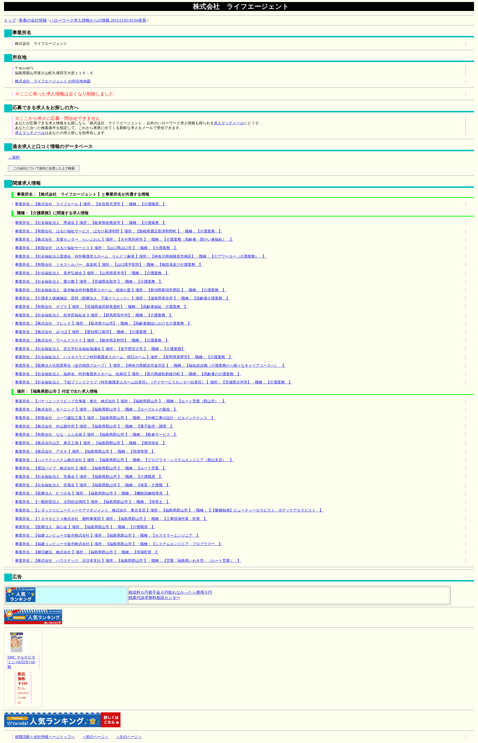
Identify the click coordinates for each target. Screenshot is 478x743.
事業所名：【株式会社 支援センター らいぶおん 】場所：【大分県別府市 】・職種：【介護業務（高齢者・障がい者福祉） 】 (124, 239)
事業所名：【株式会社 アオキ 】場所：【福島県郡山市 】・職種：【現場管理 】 (85, 451)
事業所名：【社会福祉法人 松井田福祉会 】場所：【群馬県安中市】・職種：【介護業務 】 (94, 315)
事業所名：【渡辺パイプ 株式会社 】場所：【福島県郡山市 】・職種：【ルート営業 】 (90, 468)
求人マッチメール (229, 123)
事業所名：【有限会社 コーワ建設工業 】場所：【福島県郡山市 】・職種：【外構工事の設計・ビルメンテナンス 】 (115, 418)
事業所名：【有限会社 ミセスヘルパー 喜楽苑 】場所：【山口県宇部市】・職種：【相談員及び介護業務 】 (109, 265)
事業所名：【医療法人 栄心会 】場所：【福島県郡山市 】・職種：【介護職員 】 (85, 527)
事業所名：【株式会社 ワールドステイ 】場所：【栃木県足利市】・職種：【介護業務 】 (92, 340)
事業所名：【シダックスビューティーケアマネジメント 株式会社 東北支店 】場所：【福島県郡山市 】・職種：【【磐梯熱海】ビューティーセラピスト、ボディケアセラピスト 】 (169, 510)
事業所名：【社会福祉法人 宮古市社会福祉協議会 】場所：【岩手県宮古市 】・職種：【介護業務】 (100, 349)
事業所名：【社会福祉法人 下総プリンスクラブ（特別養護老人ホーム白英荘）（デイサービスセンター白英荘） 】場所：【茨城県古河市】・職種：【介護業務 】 (153, 382)
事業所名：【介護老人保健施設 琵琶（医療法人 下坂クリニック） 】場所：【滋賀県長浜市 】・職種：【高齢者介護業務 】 (122, 298)
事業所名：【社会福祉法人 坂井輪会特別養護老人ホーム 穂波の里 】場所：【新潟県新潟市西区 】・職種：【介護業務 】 (120, 290)
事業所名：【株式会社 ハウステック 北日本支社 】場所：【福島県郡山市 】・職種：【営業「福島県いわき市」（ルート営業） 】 (128, 561)
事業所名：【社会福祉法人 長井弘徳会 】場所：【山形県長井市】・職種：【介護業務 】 (92, 273)
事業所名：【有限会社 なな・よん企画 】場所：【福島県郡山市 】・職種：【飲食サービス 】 (96, 435)
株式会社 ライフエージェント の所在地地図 (53, 81)
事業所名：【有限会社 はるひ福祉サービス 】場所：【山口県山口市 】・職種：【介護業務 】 (96, 248)
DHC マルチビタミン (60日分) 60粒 (21, 662)
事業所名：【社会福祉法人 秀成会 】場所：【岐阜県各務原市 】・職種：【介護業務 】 (90, 223)
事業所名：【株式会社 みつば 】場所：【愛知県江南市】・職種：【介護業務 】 (84, 332)
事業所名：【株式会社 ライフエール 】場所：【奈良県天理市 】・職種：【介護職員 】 (90, 204)
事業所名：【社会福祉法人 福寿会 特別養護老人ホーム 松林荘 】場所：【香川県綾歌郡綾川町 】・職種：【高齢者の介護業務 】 (128, 374)
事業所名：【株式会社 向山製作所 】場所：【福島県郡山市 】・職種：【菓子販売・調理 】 (94, 426)
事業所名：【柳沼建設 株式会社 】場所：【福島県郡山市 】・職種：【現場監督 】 (87, 552)
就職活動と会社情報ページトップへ (45, 737)
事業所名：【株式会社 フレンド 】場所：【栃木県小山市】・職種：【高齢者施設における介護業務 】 (103, 323)
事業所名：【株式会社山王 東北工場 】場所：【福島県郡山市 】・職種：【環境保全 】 (90, 443)
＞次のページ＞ (129, 737)
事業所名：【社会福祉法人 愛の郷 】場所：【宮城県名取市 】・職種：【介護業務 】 (89, 282)
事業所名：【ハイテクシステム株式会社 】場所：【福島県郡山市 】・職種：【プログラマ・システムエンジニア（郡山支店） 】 (124, 460)
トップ (10, 20)
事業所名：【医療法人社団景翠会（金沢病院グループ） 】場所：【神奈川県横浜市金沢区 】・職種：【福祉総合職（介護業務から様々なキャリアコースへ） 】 (150, 366)
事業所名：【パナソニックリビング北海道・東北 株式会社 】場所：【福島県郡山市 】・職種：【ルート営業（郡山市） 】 (120, 401)
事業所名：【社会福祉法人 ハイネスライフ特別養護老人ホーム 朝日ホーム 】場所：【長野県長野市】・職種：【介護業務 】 (124, 357)
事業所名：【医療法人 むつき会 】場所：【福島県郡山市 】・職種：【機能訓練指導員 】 (92, 493)
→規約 (14, 157)
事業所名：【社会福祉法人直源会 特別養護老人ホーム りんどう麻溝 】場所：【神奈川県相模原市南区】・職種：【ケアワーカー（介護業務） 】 (140, 256)
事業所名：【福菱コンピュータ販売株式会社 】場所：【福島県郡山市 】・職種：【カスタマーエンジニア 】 (107, 535)
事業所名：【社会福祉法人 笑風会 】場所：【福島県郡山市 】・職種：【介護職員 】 (89, 477)
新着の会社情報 (33, 20)
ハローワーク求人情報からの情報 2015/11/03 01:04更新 (98, 20)
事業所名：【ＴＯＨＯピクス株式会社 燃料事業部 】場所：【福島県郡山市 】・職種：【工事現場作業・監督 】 (111, 519)
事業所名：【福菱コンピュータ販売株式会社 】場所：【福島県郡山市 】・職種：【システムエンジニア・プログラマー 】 (118, 544)
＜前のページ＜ (95, 737)
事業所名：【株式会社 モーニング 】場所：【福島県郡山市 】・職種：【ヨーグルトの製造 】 (96, 409)
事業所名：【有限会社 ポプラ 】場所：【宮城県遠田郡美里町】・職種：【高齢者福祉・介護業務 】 (101, 307)
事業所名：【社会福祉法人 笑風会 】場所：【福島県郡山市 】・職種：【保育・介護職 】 (92, 485)
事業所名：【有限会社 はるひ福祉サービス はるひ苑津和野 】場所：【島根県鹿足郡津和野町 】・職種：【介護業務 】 (118, 231)
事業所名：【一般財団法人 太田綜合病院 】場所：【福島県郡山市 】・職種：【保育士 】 (92, 502)
